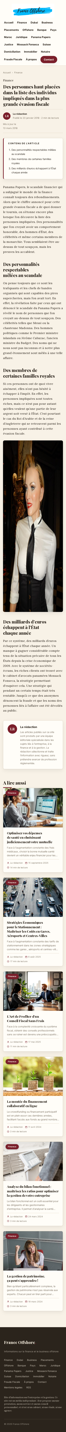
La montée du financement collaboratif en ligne (27, 1103)
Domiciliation (12, 51)
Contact (49, 59)
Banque (42, 29)
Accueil (8, 22)
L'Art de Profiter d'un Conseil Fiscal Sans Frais (25, 1018)
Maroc (8, 37)
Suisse (47, 44)
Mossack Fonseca (28, 44)
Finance (22, 22)
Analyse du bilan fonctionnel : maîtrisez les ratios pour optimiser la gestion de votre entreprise (33, 1190)
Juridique (21, 37)
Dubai (34, 22)
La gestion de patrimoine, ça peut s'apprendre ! (26, 1278)
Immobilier (30, 51)
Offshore (28, 29)
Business (47, 22)
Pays (53, 29)
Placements (11, 29)
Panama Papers (40, 37)
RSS (28, 1387)
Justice (8, 44)
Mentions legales (13, 1387)
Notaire (45, 51)
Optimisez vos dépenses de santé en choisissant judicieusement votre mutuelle (29, 837)
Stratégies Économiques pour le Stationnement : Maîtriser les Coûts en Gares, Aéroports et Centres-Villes (28, 929)
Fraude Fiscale (13, 59)
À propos (31, 59)
